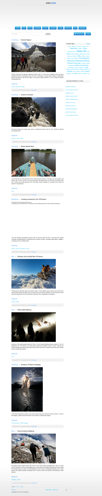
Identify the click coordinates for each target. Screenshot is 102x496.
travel (79, 73)
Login (88, 33)
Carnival (84, 46)
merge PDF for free (70, 102)
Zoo (89, 69)
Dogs (88, 51)
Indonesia (83, 56)
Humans (74, 56)
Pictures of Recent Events (78, 61)
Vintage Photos (84, 69)
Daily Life (18, 86)
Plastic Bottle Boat (27, 146)
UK (84, 67)
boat (12, 191)
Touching (14, 40)
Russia (87, 63)
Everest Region (26, 40)
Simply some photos (81, 65)
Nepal (22, 86)
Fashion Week (82, 54)
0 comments (33, 90)
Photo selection (15, 423)
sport (75, 73)
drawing (78, 71)
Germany (69, 56)
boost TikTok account (71, 112)
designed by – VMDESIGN (51, 489)
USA (12, 356)
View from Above (75, 69)
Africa (69, 46)
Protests (83, 63)
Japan (88, 56)
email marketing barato (71, 108)
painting (69, 73)
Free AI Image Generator (72, 89)
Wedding (13, 479)
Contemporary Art (71, 51)
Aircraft (73, 46)
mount (17, 138)
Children (80, 48)
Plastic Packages (24, 423)
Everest (13, 86)
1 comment (33, 252)
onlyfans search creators (72, 96)
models (82, 71)
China (85, 48)
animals (69, 71)
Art (77, 46)
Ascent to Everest (27, 95)
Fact (12, 256)
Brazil (79, 46)
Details (13, 84)
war (89, 73)
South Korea (71, 67)
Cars (87, 46)
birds (74, 71)
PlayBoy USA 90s (70, 93)
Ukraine (68, 69)
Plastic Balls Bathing (24, 310)
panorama (22, 248)
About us (13, 489)
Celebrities (73, 48)
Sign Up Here (80, 33)
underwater (84, 73)
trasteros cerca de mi (71, 105)
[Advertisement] (51, 15)
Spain (76, 67)
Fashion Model (74, 54)
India (78, 56)
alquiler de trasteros (70, 86)
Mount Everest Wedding (25, 431)
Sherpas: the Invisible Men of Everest (30, 256)
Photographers (84, 58)
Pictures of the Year (74, 63)
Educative (14, 199)
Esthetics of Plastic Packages (31, 365)
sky (72, 73)
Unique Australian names (72, 99)
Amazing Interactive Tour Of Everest (33, 199)
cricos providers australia (72, 115)
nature (13, 248)
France (88, 54)
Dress (68, 54)
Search (48, 33)
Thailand (80, 67)
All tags (88, 43)
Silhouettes (71, 65)
